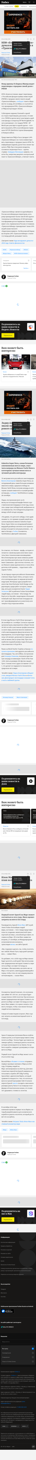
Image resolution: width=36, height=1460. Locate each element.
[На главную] (5, 2)
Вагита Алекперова (8, 481)
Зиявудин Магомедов (15, 152)
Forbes (15, 531)
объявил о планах (17, 1077)
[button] (33, 2)
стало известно (16, 1318)
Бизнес (5, 372)
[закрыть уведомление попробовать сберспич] (27, 44)
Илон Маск (21, 941)
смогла (15, 1099)
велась (12, 960)
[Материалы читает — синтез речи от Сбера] (27, 39)
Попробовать (17, 52)
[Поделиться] (30, 39)
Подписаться (8, 335)
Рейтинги (24, 6)
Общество (5, 842)
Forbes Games (11, 6)
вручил (13, 1362)
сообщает (20, 101)
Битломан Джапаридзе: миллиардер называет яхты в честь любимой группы (18, 704)
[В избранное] (33, 39)
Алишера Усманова (11, 683)
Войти (24, 2)
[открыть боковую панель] (29, 2)
